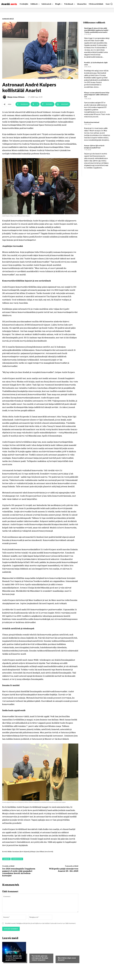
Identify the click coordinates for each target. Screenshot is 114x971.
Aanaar (6, 859)
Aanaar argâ (8, 19)
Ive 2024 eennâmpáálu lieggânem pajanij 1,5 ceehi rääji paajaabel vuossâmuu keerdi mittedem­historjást (18, 872)
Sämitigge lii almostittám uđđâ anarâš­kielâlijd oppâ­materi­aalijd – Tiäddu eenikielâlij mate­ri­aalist (96, 30)
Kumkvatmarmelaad (91, 122)
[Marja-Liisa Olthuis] (5, 97)
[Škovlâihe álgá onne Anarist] (66, 952)
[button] (109, 4)
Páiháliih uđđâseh (12, 951)
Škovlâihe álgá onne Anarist (67, 959)
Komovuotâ (17, 859)
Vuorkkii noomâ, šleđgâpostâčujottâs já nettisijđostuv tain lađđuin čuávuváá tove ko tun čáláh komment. (40, 923)
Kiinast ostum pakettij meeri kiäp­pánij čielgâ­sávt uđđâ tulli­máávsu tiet (97, 95)
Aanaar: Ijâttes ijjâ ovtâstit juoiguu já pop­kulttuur (14, 958)
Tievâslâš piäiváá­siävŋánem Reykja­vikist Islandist (40, 958)
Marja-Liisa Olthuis (15, 97)
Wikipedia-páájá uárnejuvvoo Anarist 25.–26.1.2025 (63, 869)
